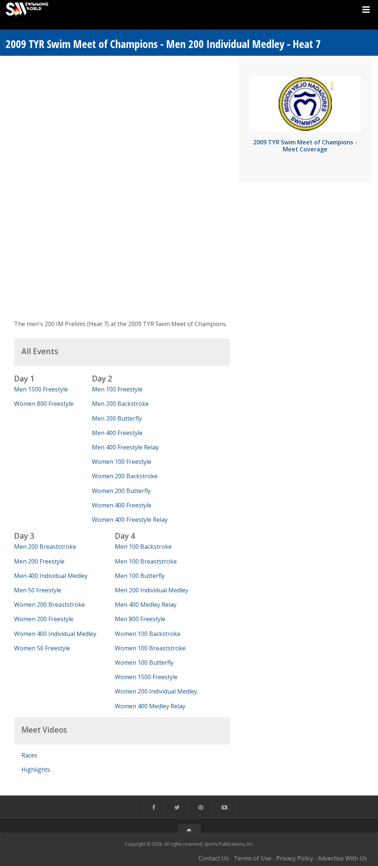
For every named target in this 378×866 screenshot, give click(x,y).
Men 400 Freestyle (117, 433)
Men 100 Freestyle (117, 389)
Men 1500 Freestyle (41, 389)
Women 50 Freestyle (42, 648)
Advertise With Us (342, 858)
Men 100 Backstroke (143, 546)
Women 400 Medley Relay (150, 706)
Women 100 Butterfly (144, 662)
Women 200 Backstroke (125, 476)
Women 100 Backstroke (148, 634)
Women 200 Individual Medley (156, 691)
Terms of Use (252, 858)
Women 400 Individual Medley (55, 634)
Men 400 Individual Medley (50, 576)
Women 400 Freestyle (121, 505)
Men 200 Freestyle (39, 561)
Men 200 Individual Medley (151, 590)
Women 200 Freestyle (43, 619)
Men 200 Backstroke (120, 404)
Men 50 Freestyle (37, 590)
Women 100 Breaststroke (150, 648)
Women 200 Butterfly (121, 491)
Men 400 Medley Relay (145, 604)
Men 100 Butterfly (140, 576)
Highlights (35, 770)
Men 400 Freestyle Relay (125, 447)
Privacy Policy (294, 858)
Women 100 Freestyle (121, 462)
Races (29, 755)
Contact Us (214, 858)
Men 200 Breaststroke (45, 546)
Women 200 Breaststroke (49, 604)
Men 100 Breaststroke (146, 561)
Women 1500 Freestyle (146, 677)
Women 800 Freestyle (43, 404)
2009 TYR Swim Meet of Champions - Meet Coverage (305, 145)
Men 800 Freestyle (140, 619)
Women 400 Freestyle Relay (130, 520)
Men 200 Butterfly (117, 418)
